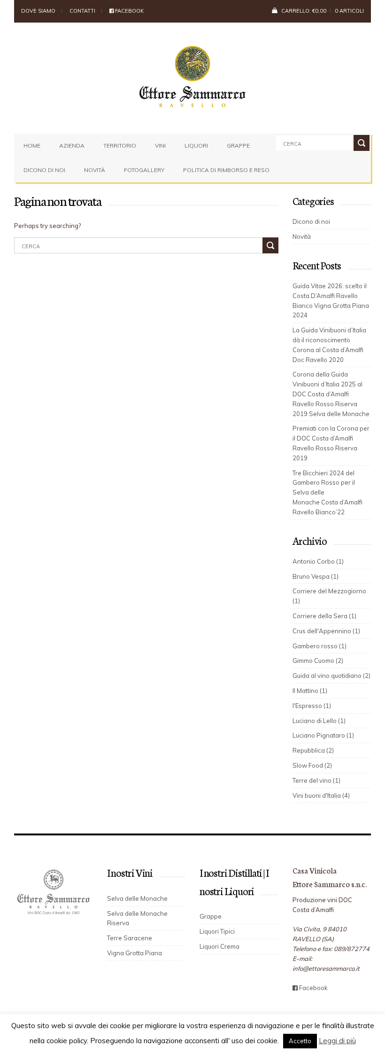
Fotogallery (144, 169)
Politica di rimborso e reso (226, 169)
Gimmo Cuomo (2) (318, 660)
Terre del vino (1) (316, 780)
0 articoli (349, 11)
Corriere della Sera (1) (324, 616)
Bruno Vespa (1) (316, 576)
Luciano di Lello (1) (319, 720)
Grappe (238, 145)
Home (31, 145)
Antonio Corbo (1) (318, 561)
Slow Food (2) (312, 765)
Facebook (129, 11)
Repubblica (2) (313, 750)
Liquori (196, 145)
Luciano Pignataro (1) (323, 735)
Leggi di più (337, 1040)
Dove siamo (38, 11)
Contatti (82, 11)
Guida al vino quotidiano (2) (331, 675)
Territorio (119, 145)
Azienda (72, 145)
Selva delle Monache (137, 898)
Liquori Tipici (217, 931)
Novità (94, 169)
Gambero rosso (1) (319, 646)
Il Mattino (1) (310, 690)
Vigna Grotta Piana (134, 953)
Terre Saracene (129, 938)
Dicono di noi (44, 169)
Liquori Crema (219, 946)
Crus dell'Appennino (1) (326, 631)
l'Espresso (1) (312, 705)
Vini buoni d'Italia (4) (321, 795)
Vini (160, 145)
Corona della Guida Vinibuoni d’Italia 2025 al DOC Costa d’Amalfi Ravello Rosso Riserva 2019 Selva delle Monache (331, 393)
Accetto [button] (300, 1041)
